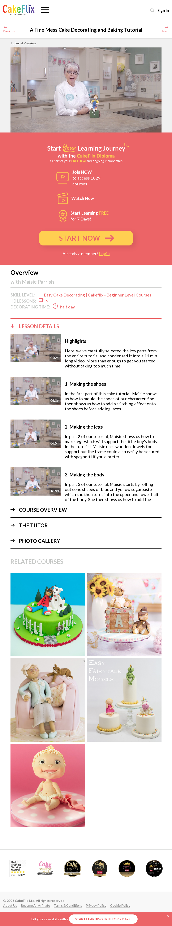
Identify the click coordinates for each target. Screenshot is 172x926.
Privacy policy (96, 905)
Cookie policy (120, 905)
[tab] (86, 326)
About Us (10, 905)
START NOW (79, 238)
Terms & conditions (68, 905)
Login (104, 253)
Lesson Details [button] (39, 326)
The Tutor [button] (33, 525)
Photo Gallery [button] (39, 541)
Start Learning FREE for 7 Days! (103, 919)
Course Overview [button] (43, 510)
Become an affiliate (35, 905)
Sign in (163, 10)
